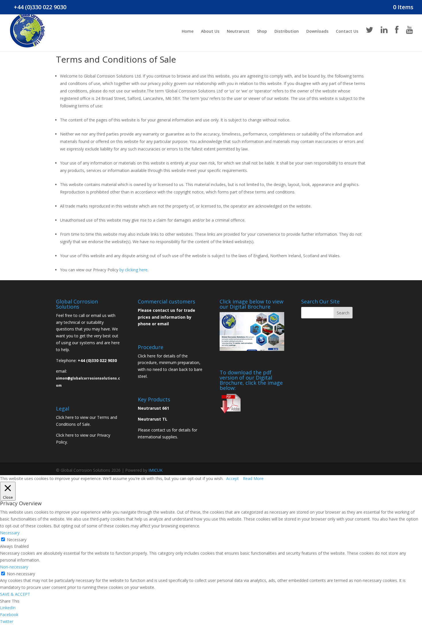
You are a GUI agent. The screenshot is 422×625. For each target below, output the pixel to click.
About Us (210, 31)
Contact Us (347, 31)
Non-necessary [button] (14, 567)
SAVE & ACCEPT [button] (15, 594)
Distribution (286, 31)
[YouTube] (409, 38)
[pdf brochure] (230, 412)
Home (187, 31)
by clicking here (133, 269)
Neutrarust (238, 31)
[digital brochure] (252, 349)
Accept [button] (232, 478)
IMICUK (155, 470)
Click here (65, 417)
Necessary (16, 539)
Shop (262, 31)
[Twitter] (369, 38)
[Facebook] (396, 38)
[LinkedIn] (384, 38)
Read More (253, 478)
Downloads (317, 31)
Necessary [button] (10, 532)
